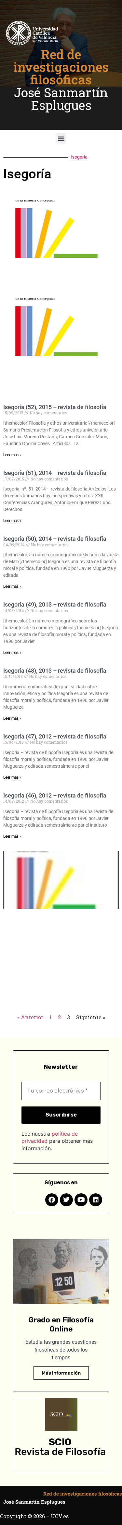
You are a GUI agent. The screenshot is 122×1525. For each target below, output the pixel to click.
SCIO (60, 1442)
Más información (61, 1373)
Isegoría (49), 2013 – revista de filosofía (54, 604)
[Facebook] (51, 1199)
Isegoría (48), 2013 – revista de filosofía (54, 670)
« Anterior (30, 1017)
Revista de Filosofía (60, 1452)
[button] (61, 138)
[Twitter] (66, 1199)
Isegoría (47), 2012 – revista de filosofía (54, 736)
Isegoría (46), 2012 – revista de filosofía (54, 795)
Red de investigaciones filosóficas (61, 67)
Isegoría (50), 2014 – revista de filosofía (54, 538)
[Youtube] (81, 1199)
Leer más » (12, 455)
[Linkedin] (95, 1199)
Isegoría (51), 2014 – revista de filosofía (54, 472)
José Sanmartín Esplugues (61, 98)
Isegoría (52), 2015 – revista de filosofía (54, 407)
